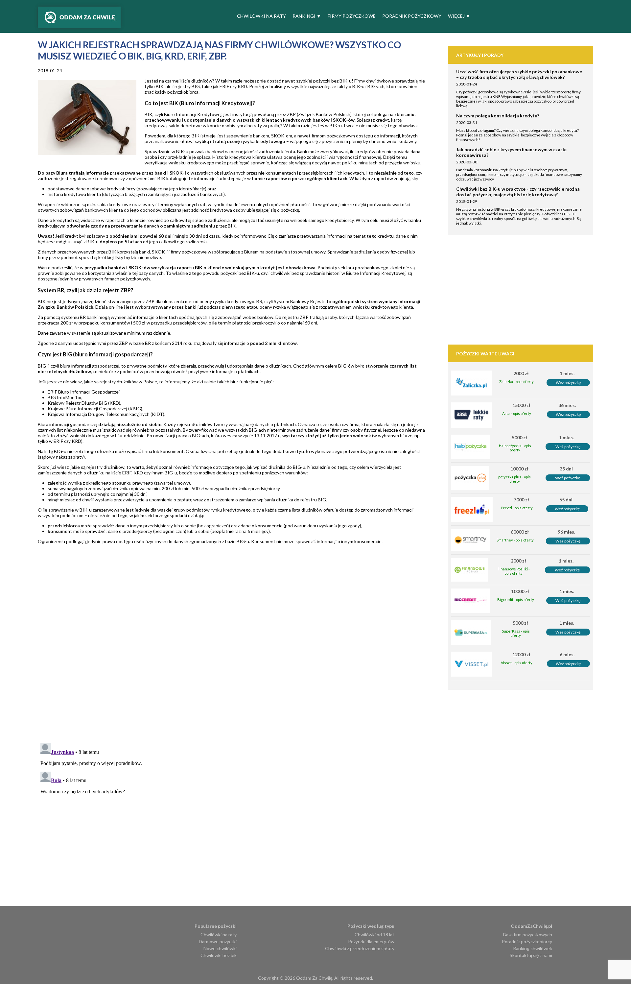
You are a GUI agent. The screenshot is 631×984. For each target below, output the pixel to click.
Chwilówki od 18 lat (374, 934)
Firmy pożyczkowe (352, 16)
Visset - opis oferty (516, 662)
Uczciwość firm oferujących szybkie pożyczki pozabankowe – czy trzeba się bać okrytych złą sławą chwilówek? (519, 74)
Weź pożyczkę (568, 382)
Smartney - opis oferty (515, 540)
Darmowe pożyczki (218, 941)
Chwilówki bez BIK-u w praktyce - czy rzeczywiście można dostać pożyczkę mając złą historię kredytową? (518, 191)
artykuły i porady (479, 55)
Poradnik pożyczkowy (411, 16)
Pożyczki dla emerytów (371, 941)
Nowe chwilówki (220, 948)
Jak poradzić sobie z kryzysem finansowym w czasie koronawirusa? (511, 152)
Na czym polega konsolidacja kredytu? (497, 115)
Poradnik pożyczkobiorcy (527, 941)
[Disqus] (243, 653)
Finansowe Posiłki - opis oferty (514, 571)
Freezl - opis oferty (517, 508)
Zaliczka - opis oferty (516, 381)
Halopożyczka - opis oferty (515, 448)
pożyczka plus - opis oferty (514, 479)
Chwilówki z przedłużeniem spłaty (359, 948)
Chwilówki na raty (261, 16)
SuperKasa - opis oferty (516, 633)
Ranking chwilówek (532, 948)
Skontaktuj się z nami (531, 955)
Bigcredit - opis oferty (515, 599)
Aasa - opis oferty (516, 413)
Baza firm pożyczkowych (527, 934)
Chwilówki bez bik (218, 955)
